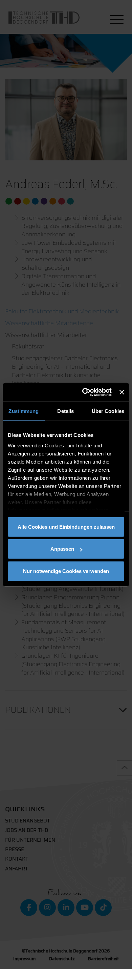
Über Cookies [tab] (108, 411)
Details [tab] (65, 411)
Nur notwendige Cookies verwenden (66, 571)
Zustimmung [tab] (23, 411)
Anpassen (62, 549)
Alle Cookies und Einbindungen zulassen (66, 526)
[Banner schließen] (121, 392)
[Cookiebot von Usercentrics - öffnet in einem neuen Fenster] (84, 392)
